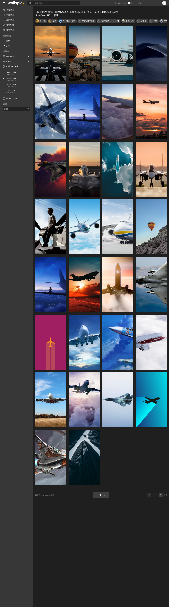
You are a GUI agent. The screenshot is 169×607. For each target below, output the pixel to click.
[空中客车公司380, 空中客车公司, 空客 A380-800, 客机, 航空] (50, 399)
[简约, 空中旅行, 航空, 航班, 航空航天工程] (151, 399)
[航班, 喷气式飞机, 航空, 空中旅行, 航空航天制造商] (50, 53)
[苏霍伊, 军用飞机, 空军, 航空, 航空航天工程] (117, 342)
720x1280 (10, 91)
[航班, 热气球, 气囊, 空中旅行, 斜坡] (151, 226)
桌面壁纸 (10, 20)
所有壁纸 (10, 10)
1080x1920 (11, 84)
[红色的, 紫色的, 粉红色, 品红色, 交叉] (50, 342)
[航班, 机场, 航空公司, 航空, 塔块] (84, 457)
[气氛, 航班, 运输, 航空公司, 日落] (117, 111)
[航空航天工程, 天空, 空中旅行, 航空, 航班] (117, 284)
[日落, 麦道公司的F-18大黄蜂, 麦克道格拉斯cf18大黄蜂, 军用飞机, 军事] (84, 169)
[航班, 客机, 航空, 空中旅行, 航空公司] (84, 399)
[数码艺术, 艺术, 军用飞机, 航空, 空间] (50, 457)
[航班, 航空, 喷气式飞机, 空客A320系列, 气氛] (117, 169)
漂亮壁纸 (10, 30)
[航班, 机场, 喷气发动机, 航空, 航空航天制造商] (117, 53)
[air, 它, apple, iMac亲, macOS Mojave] (151, 53)
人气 (8, 45)
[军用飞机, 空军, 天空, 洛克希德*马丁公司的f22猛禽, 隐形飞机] (50, 169)
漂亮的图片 (11, 25)
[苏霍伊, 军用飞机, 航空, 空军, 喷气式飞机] (151, 169)
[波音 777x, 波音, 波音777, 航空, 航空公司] (151, 342)
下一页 (99, 495)
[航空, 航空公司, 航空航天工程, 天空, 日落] (84, 284)
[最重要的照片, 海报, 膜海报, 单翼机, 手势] (50, 226)
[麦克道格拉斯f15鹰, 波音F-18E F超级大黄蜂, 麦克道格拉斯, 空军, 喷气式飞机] (151, 284)
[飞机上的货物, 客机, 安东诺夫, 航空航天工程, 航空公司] (117, 226)
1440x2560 (11, 78)
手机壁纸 (10, 15)
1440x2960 (11, 72)
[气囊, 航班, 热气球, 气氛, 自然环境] (84, 53)
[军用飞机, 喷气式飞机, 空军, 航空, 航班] (50, 111)
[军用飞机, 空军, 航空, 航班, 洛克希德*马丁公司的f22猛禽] (117, 399)
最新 (8, 40)
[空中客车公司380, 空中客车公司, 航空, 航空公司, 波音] (84, 226)
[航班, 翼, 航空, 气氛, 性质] (84, 111)
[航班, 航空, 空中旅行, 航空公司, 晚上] (151, 111)
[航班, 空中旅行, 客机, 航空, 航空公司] (84, 342)
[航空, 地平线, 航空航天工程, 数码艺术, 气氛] (50, 284)
